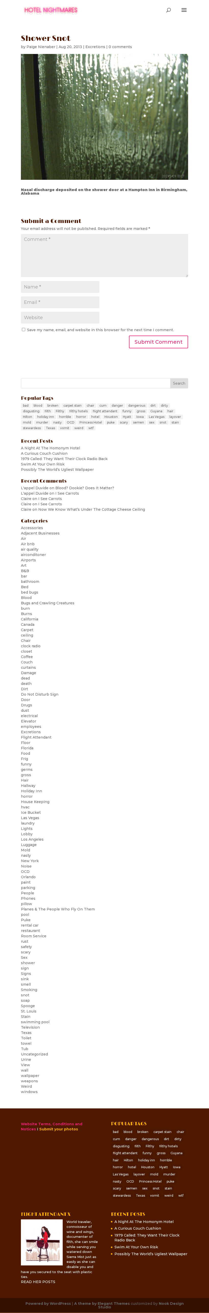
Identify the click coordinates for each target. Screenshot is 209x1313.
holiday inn (45, 417)
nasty (57, 422)
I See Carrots (67, 493)
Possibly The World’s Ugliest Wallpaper (57, 469)
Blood (26, 597)
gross (141, 411)
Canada (27, 624)
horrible (65, 417)
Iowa (140, 417)
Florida (27, 748)
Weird (26, 1086)
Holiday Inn (31, 791)
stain (175, 422)
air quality (29, 549)
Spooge (28, 1006)
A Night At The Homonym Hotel (50, 448)
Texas (50, 428)
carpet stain (72, 405)
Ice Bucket (31, 812)
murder (42, 422)
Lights (27, 828)
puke (111, 422)
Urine (26, 1059)
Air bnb (28, 544)
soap (25, 1000)
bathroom (30, 581)
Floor (25, 742)
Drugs (26, 705)
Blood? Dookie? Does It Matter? (84, 488)
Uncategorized (34, 1054)
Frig (24, 758)
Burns (26, 613)
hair (170, 411)
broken (52, 405)
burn (25, 608)
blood (38, 405)
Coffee (27, 656)
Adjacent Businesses (40, 533)
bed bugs (29, 592)
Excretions (95, 46)
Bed (24, 587)
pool (25, 914)
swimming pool (35, 1022)
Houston (111, 417)
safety (26, 946)
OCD (70, 422)
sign (25, 968)
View (25, 1065)
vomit (64, 428)
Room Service (33, 936)
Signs (26, 973)
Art (24, 565)
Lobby (27, 834)
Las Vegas (156, 417)
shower (28, 963)
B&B (25, 571)
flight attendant (105, 411)
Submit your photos (58, 1129)
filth (48, 411)
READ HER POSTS (38, 1281)
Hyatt (127, 417)
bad (26, 405)
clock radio (31, 646)
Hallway (28, 785)
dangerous (136, 405)
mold (27, 422)
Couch (27, 662)
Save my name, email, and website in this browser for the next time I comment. (100, 330)
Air (23, 538)
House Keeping (35, 801)
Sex (24, 957)
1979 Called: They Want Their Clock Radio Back (64, 459)
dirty (164, 405)
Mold (25, 850)
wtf (91, 428)
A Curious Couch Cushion (44, 453)
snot (163, 422)
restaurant (30, 930)
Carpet (27, 630)
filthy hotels (78, 411)
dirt (153, 405)
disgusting (31, 411)
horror (81, 417)
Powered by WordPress (48, 1303)
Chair (26, 640)
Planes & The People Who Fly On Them (58, 909)
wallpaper (30, 1075)
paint (26, 882)
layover (175, 417)
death (26, 683)
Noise (26, 866)
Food (25, 753)
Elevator (28, 721)
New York (30, 861)
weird (78, 428)
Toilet (26, 1038)
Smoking (29, 989)
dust (25, 710)
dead (25, 678)
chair (90, 405)
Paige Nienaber (41, 46)
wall (24, 1070)
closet (26, 651)
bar (24, 576)
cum (103, 405)
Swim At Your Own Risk (42, 464)
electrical (29, 716)
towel (26, 1043)
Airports (28, 560)
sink (25, 979)
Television (30, 1027)
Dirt (24, 689)
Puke (26, 920)
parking (28, 887)
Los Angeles (32, 839)
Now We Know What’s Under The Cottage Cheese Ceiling (91, 509)
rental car (29, 925)
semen (138, 422)
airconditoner (33, 554)
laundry (28, 823)
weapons (29, 1081)
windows (29, 1091)
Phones (28, 898)
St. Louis (28, 1011)
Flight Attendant (36, 737)
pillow (26, 904)
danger (117, 405)
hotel (95, 417)
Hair (25, 780)
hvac (25, 807)
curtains (28, 667)
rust (24, 941)
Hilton (27, 417)
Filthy (60, 411)
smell (26, 984)
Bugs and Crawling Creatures (47, 603)
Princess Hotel (91, 422)
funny (127, 411)
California (29, 619)
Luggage (29, 844)
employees (31, 726)
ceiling (27, 635)
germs (27, 769)
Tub (24, 1049)
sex (151, 422)
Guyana (156, 411)
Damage (28, 673)
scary (124, 422)
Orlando (28, 877)
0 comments (120, 46)
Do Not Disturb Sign (39, 694)
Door (25, 699)
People (27, 893)
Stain (25, 1016)
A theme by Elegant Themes (102, 1303)
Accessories (32, 528)
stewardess (32, 428)
